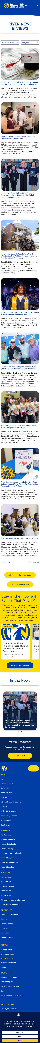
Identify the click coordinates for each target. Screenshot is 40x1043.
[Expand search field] (33, 768)
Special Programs (7, 858)
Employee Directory (9, 1008)
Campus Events (7, 783)
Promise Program (7, 886)
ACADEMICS (5, 830)
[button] (18, 731)
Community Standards (9, 816)
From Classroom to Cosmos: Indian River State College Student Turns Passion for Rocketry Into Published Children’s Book (19, 484)
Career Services (7, 923)
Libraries (4, 928)
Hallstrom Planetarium (10, 986)
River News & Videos (14, 727)
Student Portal (6, 949)
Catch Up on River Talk (20, 584)
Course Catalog (7, 848)
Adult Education (7, 867)
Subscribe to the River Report (20, 575)
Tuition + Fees (6, 895)
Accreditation (6, 792)
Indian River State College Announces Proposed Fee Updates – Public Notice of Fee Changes (19, 83)
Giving (3, 967)
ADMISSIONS (5, 872)
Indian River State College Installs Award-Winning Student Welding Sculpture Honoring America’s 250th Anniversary (19, 256)
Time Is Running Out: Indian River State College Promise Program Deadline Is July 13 (20, 313)
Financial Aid (6, 881)
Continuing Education (9, 862)
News (3, 779)
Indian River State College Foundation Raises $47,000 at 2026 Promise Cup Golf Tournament (19, 368)
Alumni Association (8, 962)
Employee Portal (7, 954)
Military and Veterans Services (13, 900)
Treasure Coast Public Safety (12, 995)
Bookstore (5, 933)
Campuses (5, 788)
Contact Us (5, 825)
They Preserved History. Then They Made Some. (20, 538)
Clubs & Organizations (9, 914)
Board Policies (6, 797)
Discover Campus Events (20, 665)
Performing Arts (7, 981)
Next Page (33, 562)
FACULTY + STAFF (7, 1004)
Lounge (4, 919)
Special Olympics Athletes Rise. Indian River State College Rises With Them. (18, 426)
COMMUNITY (5, 973)
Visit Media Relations (20, 756)
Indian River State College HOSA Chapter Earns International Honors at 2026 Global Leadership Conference (17, 195)
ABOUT (3, 774)
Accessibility (6, 820)
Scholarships (6, 890)
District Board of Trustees (11, 802)
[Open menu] (37, 5)
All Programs (6, 835)
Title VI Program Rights (10, 811)
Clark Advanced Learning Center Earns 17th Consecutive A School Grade (18, 138)
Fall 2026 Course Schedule (11, 853)
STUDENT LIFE (6, 910)
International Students (10, 904)
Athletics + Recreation (9, 977)
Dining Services (7, 937)
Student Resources (8, 839)
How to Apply (6, 877)
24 (9, 562)
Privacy (4, 806)
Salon (3, 991)
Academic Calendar (8, 844)
